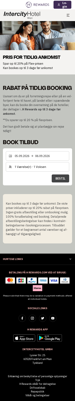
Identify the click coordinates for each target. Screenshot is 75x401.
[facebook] (22, 318)
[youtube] (52, 318)
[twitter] (42, 318)
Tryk (37, 380)
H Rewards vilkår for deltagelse (37, 384)
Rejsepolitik (37, 391)
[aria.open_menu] (68, 15)
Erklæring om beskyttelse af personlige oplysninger (37, 376)
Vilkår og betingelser (37, 395)
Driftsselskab (37, 387)
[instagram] (32, 318)
